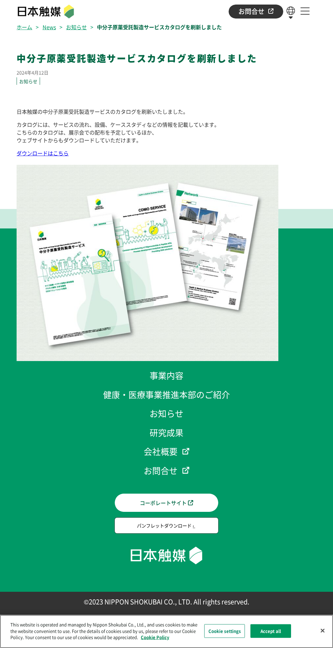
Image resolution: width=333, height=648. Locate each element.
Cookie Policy (155, 637)
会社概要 (161, 451)
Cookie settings (224, 631)
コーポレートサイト (163, 503)
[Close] (322, 631)
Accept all (270, 631)
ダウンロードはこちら (43, 153)
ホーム (24, 27)
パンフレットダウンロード (164, 525)
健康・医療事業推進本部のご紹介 (166, 394)
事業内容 (166, 375)
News (49, 27)
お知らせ (76, 27)
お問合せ (251, 11)
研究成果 (166, 432)
